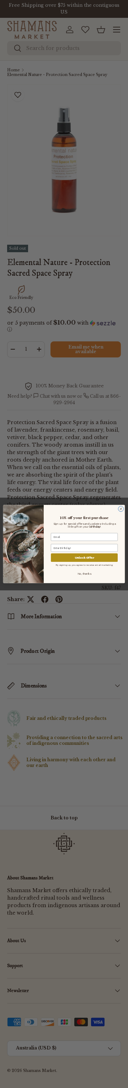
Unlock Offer (84, 557)
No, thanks (84, 574)
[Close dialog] (120, 509)
